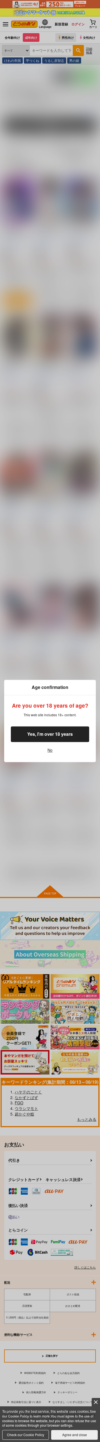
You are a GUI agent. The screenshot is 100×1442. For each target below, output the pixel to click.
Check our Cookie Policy (25, 1434)
